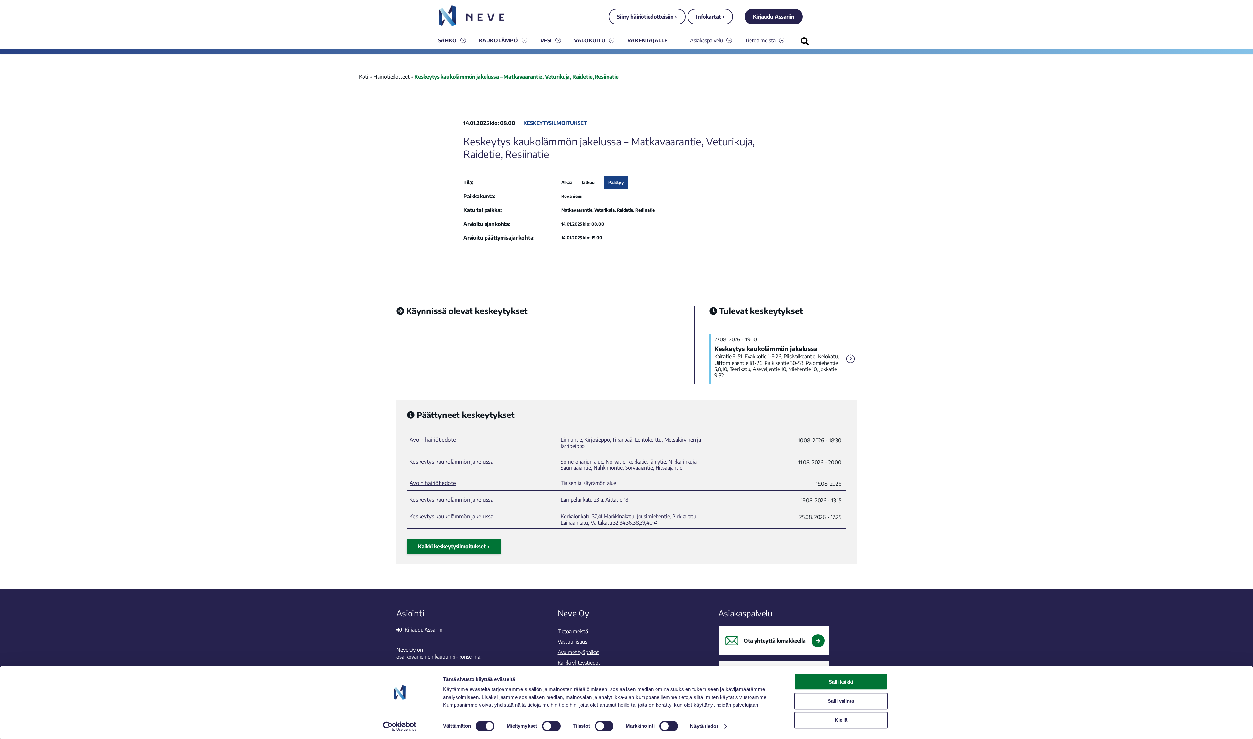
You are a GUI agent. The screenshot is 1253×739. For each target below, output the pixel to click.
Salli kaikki (841, 681)
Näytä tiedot (704, 726)
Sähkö (447, 40)
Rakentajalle (647, 40)
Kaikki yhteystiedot (579, 662)
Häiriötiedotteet (391, 76)
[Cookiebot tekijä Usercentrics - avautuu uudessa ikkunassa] (399, 726)
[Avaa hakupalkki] (804, 41)
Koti (363, 76)
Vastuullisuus (572, 641)
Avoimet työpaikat (578, 652)
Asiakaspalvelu (706, 40)
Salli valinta (841, 701)
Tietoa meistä (760, 40)
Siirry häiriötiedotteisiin (645, 16)
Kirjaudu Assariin (773, 16)
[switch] (551, 726)
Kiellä (841, 720)
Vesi (546, 40)
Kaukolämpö (498, 40)
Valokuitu (589, 40)
